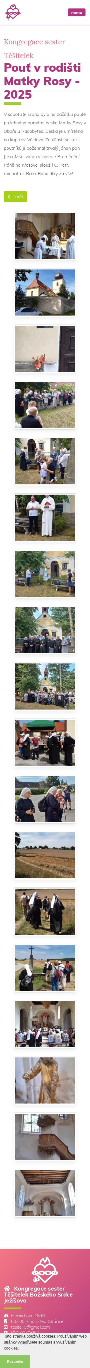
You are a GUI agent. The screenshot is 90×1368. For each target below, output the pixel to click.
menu (76, 12)
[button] (20, 1349)
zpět (18, 196)
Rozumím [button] (15, 1362)
